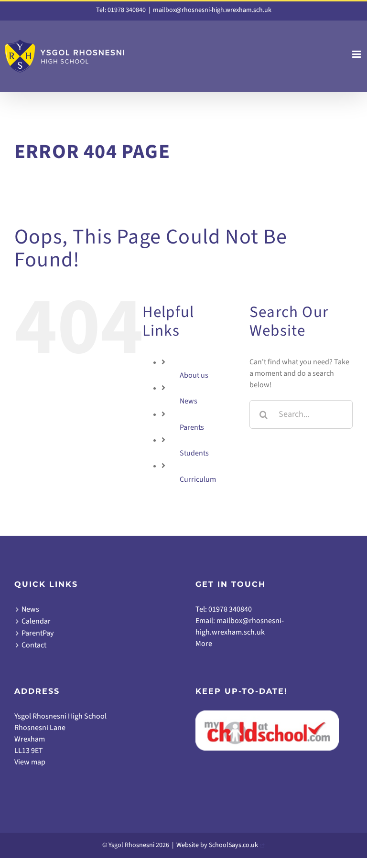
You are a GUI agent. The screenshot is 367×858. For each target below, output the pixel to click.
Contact (34, 645)
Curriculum (198, 479)
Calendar (36, 621)
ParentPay (38, 633)
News (188, 401)
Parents (192, 427)
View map (29, 762)
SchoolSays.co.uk (233, 845)
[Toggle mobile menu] (357, 54)
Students (194, 453)
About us (194, 375)
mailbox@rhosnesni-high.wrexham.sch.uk (212, 10)
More (203, 643)
